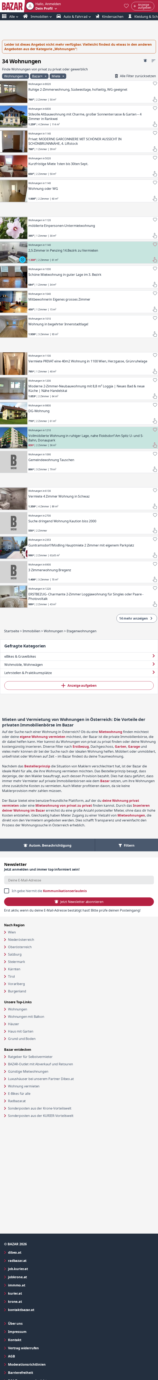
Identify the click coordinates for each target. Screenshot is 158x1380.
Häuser (13, 1024)
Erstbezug (81, 746)
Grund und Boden (22, 1038)
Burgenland (17, 991)
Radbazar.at (32, 1100)
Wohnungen (17, 1009)
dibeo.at (31, 1252)
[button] (43, 6)
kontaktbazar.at (37, 1309)
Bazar (105, 781)
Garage (134, 746)
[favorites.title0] (126, 6)
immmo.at (33, 1285)
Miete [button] (56, 76)
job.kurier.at (34, 1268)
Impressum (34, 1331)
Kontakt (14, 1340)
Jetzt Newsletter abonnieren (81, 901)
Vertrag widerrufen (23, 1348)
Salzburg (15, 954)
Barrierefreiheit (37, 1372)
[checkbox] (79, 890)
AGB (28, 1356)
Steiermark (16, 961)
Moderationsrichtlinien (26, 1364)
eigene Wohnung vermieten (42, 736)
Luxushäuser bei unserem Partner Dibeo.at (56, 1078)
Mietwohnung (110, 732)
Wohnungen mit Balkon (26, 1016)
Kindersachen (112, 16)
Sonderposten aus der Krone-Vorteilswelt (55, 1108)
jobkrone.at (34, 1277)
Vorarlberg (16, 984)
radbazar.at (34, 1260)
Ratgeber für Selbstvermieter (46, 1056)
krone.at (31, 1301)
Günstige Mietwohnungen (44, 1071)
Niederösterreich (21, 939)
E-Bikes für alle (35, 1093)
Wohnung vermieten (39, 1086)
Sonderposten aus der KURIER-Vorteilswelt (56, 1115)
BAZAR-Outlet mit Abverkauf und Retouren (56, 1064)
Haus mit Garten (20, 1031)
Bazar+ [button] (37, 76)
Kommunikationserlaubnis (65, 891)
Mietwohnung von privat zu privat (63, 805)
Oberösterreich (20, 947)
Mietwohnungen (131, 815)
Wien (12, 932)
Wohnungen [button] (14, 76)
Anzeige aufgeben (81, 685)
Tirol (11, 976)
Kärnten (14, 969)
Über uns (15, 1323)
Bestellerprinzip (37, 766)
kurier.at (31, 1293)
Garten (120, 746)
